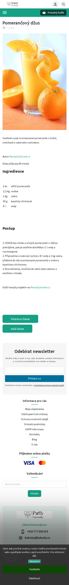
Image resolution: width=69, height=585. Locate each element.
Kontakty (34, 434)
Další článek (17, 329)
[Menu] (4, 12)
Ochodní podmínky (34, 424)
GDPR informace (34, 429)
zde (34, 555)
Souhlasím (34, 569)
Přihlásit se (34, 378)
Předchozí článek (20, 319)
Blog (34, 439)
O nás (34, 444)
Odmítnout (34, 578)
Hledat (34, 493)
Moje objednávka (34, 409)
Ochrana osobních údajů (34, 419)
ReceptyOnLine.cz (20, 156)
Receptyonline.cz (40, 287)
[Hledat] (63, 4)
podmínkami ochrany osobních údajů (49, 385)
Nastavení (35, 561)
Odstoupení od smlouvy (34, 414)
